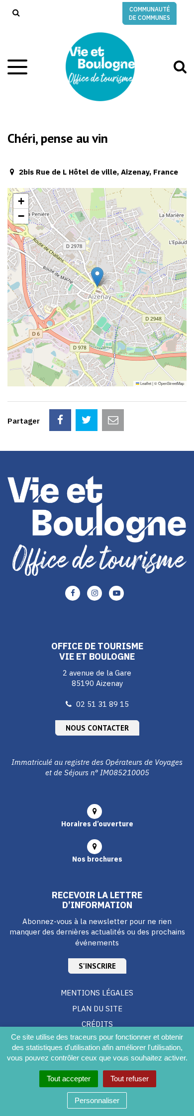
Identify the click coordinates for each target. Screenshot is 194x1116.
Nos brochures (97, 859)
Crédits (97, 1024)
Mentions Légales (97, 992)
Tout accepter (69, 1078)
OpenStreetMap (171, 383)
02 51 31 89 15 (102, 704)
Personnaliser (97, 1100)
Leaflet (145, 383)
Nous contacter (97, 728)
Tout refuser (129, 1078)
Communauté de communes (149, 13)
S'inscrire (97, 966)
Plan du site (97, 1008)
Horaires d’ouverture (97, 823)
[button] (97, 277)
